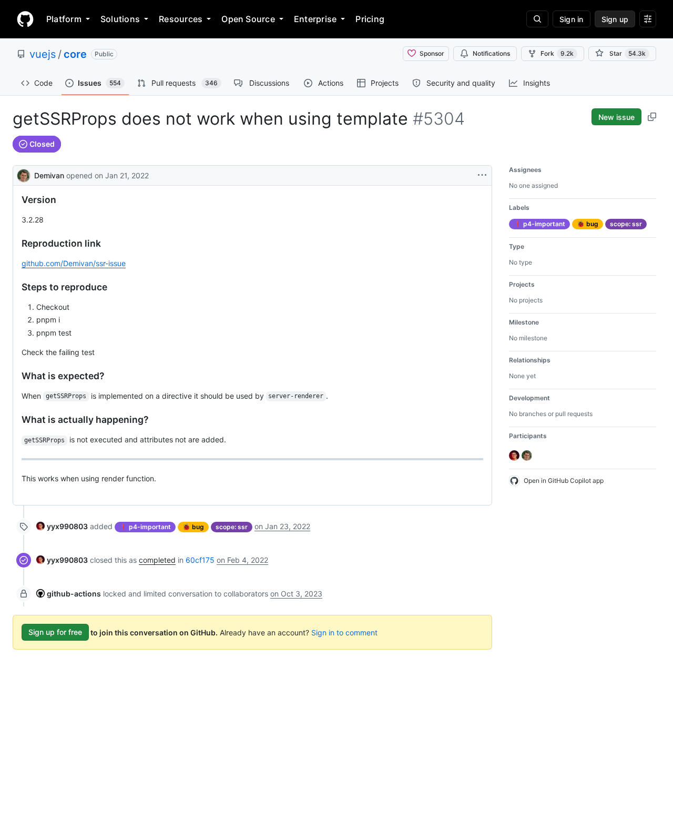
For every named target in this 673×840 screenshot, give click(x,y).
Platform (63, 19)
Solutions (120, 19)
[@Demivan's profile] (23, 174)
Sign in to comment (344, 632)
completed (157, 559)
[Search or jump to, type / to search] (537, 19)
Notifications (491, 53)
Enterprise (315, 19)
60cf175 (200, 559)
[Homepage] (25, 19)
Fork (557, 53)
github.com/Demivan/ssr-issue (74, 263)
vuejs (42, 54)
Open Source (248, 19)
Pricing (369, 19)
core (75, 54)
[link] (62, 526)
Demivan (49, 175)
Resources (180, 19)
